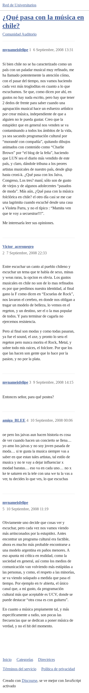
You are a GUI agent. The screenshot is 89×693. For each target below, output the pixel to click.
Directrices (46, 659)
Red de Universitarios (19, 5)
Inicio (7, 659)
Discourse (29, 680)
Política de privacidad (58, 669)
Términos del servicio (19, 669)
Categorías (25, 659)
